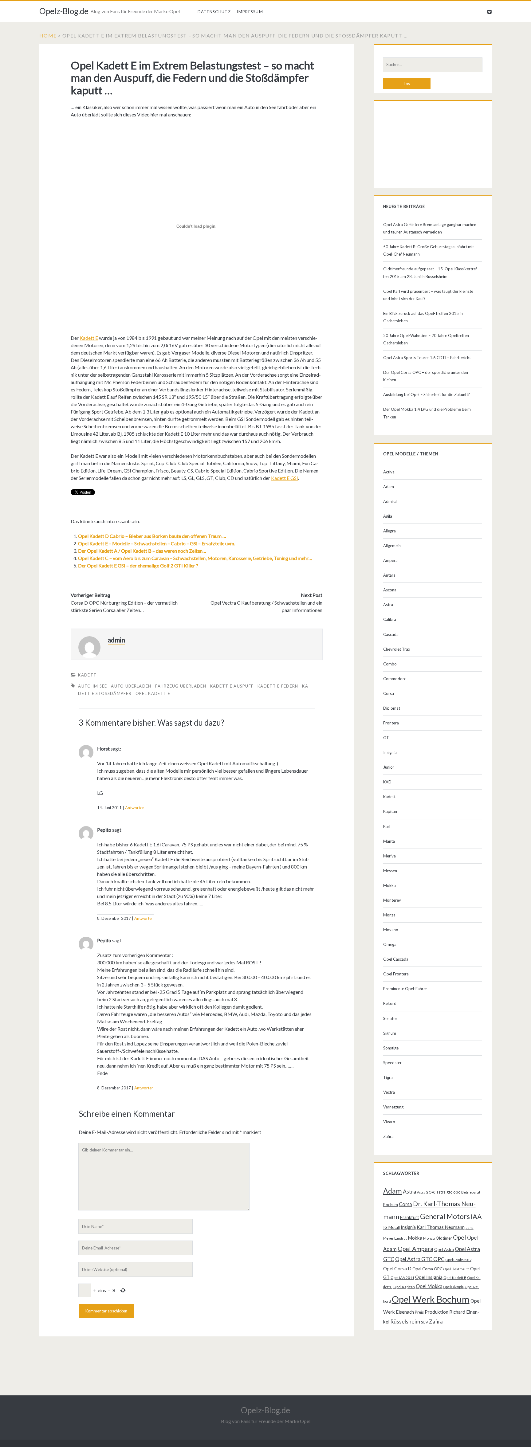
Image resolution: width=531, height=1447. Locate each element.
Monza (389, 914)
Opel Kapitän (404, 1286)
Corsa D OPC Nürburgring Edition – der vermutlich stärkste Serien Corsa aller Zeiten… (124, 606)
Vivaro (389, 1121)
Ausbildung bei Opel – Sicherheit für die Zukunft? (426, 394)
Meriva (389, 855)
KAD (387, 781)
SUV (424, 1322)
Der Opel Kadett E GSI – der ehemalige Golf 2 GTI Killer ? (138, 565)
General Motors (445, 1216)
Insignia (390, 752)
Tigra (388, 1077)
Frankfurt (409, 1217)
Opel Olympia (453, 1287)
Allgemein (392, 545)
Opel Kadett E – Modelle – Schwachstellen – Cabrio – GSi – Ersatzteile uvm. (156, 543)
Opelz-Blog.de (63, 11)
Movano (390, 929)
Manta (389, 841)
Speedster (392, 1062)
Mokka (389, 885)
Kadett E (89, 338)
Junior (388, 767)
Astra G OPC (426, 1192)
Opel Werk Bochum (431, 1299)
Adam (388, 486)
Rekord (389, 1003)
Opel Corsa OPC (427, 1268)
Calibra (389, 619)
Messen (390, 870)
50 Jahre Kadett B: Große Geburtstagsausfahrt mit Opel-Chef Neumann (428, 250)
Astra (388, 604)
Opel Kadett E (153, 693)
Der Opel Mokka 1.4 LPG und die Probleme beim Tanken (427, 413)
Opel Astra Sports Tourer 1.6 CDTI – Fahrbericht (427, 357)
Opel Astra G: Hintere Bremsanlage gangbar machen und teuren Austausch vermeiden (429, 228)
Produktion (436, 1312)
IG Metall (391, 1227)
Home (48, 35)
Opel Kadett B (454, 1277)
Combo (390, 663)
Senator (390, 1018)
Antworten (134, 807)
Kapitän (390, 811)
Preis (419, 1312)
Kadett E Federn (278, 686)
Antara (389, 575)
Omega (389, 944)
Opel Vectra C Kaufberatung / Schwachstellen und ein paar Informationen (266, 606)
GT (386, 737)
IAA (476, 1217)
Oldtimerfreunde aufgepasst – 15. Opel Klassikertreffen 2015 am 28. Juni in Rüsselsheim (430, 272)
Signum (389, 1033)
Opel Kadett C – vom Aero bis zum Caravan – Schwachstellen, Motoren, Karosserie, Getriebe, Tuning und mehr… (195, 558)
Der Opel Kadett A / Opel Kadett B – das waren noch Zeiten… (142, 551)
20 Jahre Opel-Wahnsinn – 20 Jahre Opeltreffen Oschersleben (426, 339)
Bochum (390, 1204)
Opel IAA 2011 (402, 1277)
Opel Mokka (429, 1286)
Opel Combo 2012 (458, 1260)
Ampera (390, 560)
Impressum (250, 11)
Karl (386, 826)
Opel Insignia (428, 1277)
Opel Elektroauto (456, 1269)
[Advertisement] (432, 146)
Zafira (388, 1136)
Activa (389, 471)
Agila (387, 516)
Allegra (389, 530)
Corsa (388, 693)
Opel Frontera (396, 973)
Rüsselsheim (405, 1321)
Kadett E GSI (284, 478)
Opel (459, 1237)
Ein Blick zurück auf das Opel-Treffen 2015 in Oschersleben (423, 317)
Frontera (391, 722)
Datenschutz (214, 11)
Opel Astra (444, 1249)
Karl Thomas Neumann (441, 1227)
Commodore (394, 678)
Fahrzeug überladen (180, 686)
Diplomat (391, 708)
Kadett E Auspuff (232, 686)
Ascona (389, 589)
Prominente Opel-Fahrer (405, 988)
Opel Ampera (415, 1248)
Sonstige (391, 1047)
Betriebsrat (470, 1192)
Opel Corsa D (397, 1268)
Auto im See (92, 686)
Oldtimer (444, 1238)
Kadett (87, 675)
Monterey (392, 900)
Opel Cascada (395, 959)
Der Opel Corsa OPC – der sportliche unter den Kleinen (425, 376)
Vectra (389, 1092)
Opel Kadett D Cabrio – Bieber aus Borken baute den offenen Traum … (152, 536)
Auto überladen (131, 686)
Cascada (391, 634)
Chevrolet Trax (396, 649)
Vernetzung (393, 1106)
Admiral (390, 501)
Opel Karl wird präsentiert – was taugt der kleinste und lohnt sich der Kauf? (428, 295)
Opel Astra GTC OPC (420, 1259)
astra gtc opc (448, 1192)
